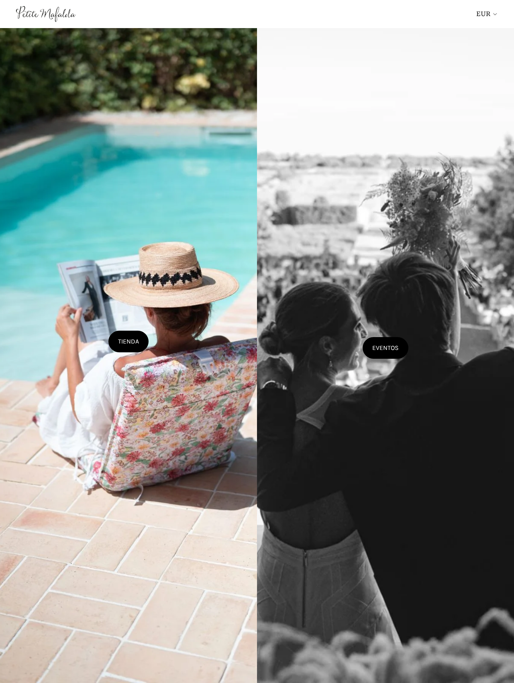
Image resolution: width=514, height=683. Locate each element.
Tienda (128, 341)
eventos (385, 348)
